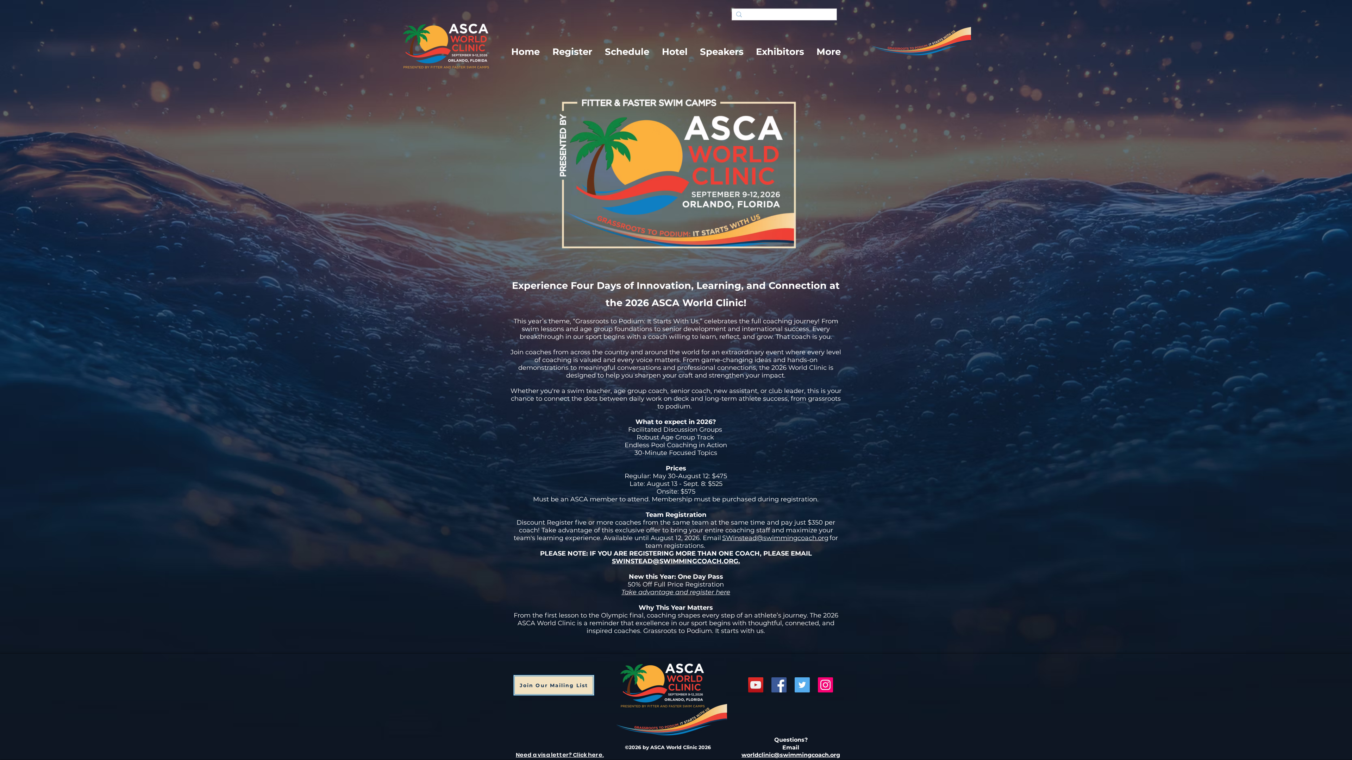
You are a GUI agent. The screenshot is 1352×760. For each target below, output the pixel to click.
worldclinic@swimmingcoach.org (790, 755)
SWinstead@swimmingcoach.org (775, 538)
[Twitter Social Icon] (802, 684)
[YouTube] (755, 684)
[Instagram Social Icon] (825, 684)
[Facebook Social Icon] (779, 684)
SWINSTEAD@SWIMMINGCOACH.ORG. (676, 561)
